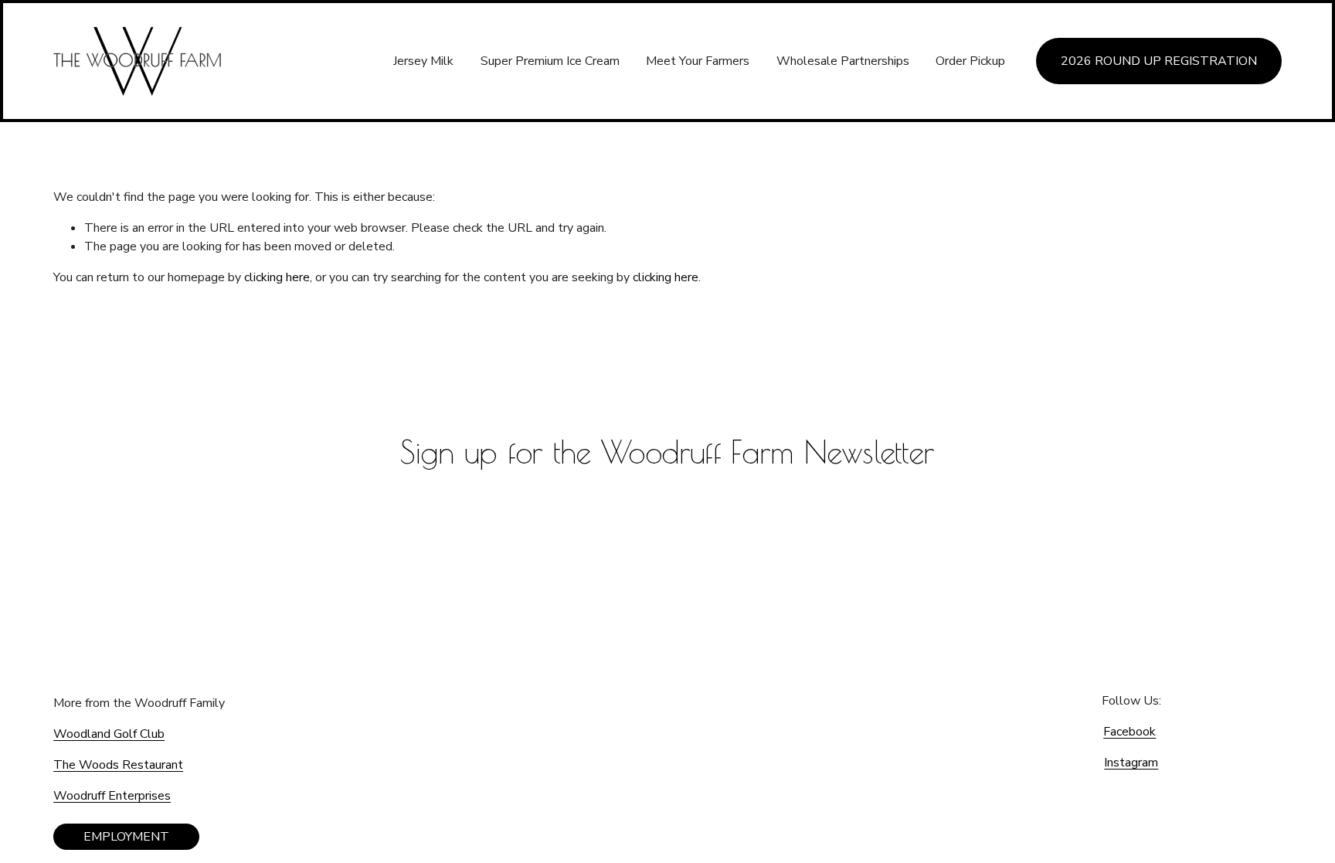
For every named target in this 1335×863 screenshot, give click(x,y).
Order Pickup (970, 61)
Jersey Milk (423, 61)
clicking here (277, 277)
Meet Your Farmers (697, 61)
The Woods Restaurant (118, 764)
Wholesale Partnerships (842, 61)
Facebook (1129, 731)
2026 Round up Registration (1159, 61)
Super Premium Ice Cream (550, 61)
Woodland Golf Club (109, 733)
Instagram (1131, 762)
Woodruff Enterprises (112, 795)
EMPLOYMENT (126, 836)
